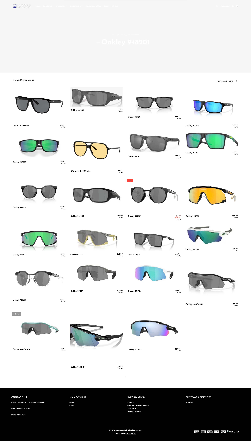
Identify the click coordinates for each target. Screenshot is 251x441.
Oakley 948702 (134, 156)
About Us (130, 402)
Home (114, 35)
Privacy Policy (132, 408)
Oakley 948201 (134, 255)
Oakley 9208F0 (77, 367)
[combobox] (227, 81)
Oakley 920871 (192, 250)
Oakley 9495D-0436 (21, 349)
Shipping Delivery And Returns (138, 405)
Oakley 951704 (134, 291)
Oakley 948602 (77, 110)
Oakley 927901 (134, 216)
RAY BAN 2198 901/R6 (80, 171)
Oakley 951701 (76, 291)
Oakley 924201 (19, 208)
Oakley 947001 (134, 117)
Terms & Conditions (134, 411)
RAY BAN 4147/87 (21, 126)
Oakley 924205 (19, 300)
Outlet (71, 405)
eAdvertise (131, 433)
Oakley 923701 (192, 216)
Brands (71, 402)
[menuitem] (39, 6)
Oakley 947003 (192, 126)
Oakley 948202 (192, 153)
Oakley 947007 (19, 162)
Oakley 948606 (77, 216)
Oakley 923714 (76, 255)
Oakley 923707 (19, 255)
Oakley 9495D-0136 (194, 304)
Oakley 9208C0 (135, 350)
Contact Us (189, 402)
